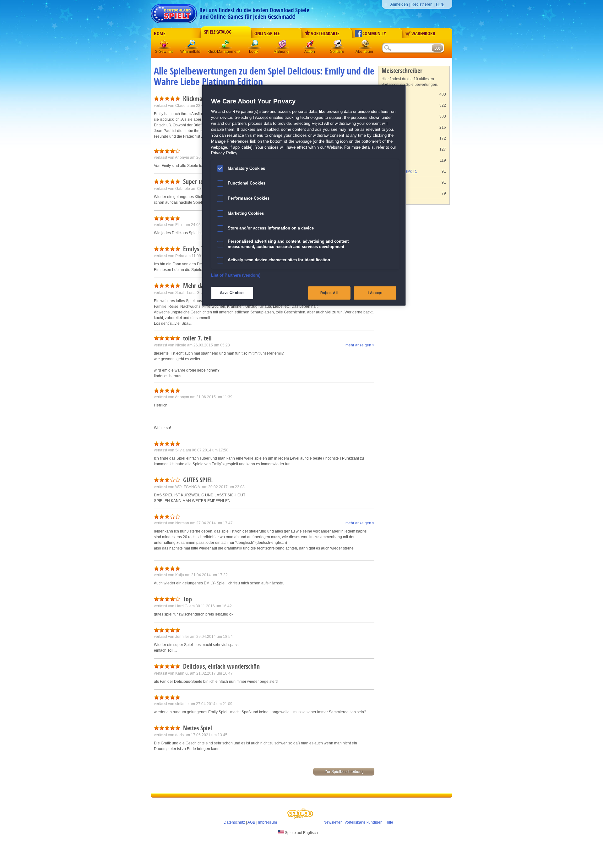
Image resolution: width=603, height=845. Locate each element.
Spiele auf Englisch (301, 833)
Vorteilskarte (325, 33)
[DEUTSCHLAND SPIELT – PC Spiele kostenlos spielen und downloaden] (174, 12)
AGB (251, 822)
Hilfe (440, 4)
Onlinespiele (267, 33)
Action (310, 45)
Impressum (267, 822)
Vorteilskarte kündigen (364, 822)
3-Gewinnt (164, 51)
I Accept (375, 293)
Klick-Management (226, 45)
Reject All (329, 293)
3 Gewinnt (164, 45)
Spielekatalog (217, 32)
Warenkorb (423, 33)
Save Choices (232, 293)
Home (159, 33)
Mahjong (282, 45)
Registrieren (421, 4)
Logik (254, 45)
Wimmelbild (192, 45)
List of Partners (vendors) (235, 275)
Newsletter (332, 822)
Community (374, 33)
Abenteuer (365, 45)
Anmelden (399, 4)
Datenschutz (234, 822)
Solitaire (337, 45)
